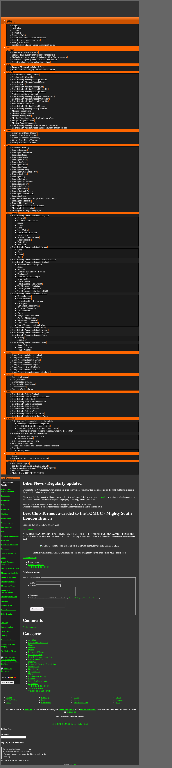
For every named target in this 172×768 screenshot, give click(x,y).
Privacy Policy (74, 598)
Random (31, 679)
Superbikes (33, 683)
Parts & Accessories (8, 610)
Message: (34, 595)
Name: (33, 583)
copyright (102, 497)
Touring (4, 636)
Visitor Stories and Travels (39, 691)
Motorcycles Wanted (9, 597)
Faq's (3, 531)
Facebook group (7, 523)
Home (9, 697)
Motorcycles (33, 667)
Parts (43, 700)
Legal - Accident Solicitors (7, 563)
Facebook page (7, 527)
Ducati (31, 650)
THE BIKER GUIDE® (38, 567)
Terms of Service (89, 598)
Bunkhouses (5, 500)
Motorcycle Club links (9, 573)
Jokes (3, 558)
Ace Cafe (32, 640)
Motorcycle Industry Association (42, 664)
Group (118, 697)
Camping (119, 700)
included (28, 709)
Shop (3, 618)
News (8, 702)
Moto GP (32, 662)
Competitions (6, 518)
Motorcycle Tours (8, 586)
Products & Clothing (37, 676)
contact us (71, 712)
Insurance (5, 549)
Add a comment (29, 627)
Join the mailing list (8, 553)
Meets (76, 697)
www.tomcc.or (29, 557)
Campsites (5, 509)
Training (4, 623)
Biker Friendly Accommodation (7, 490)
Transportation (7, 627)
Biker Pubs (5, 496)
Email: (33, 585)
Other (30, 674)
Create (75, 764)
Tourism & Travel (35, 688)
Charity (31, 645)
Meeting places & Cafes (10, 568)
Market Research (35, 659)
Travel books (6, 631)
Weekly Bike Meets (8, 651)
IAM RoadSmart (35, 654)
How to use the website (9, 545)
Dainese (31, 647)
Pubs (118, 702)
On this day (33, 669)
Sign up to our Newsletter (12, 742)
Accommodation (81, 702)
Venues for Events (8, 640)
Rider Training (7, 614)
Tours (76, 700)
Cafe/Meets (46, 702)
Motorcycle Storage (8, 582)
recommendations (88, 709)
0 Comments (28, 529)
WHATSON (11, 700)
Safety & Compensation (38, 681)
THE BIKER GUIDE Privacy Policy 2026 (70, 724)
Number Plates (6, 605)
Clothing (4, 514)
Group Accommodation (10, 536)
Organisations (34, 671)
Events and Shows (36, 564)
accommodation (66, 709)
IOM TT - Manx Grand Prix (40, 657)
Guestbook (5, 540)
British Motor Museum (38, 642)
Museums (4, 601)
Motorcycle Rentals (8, 577)
